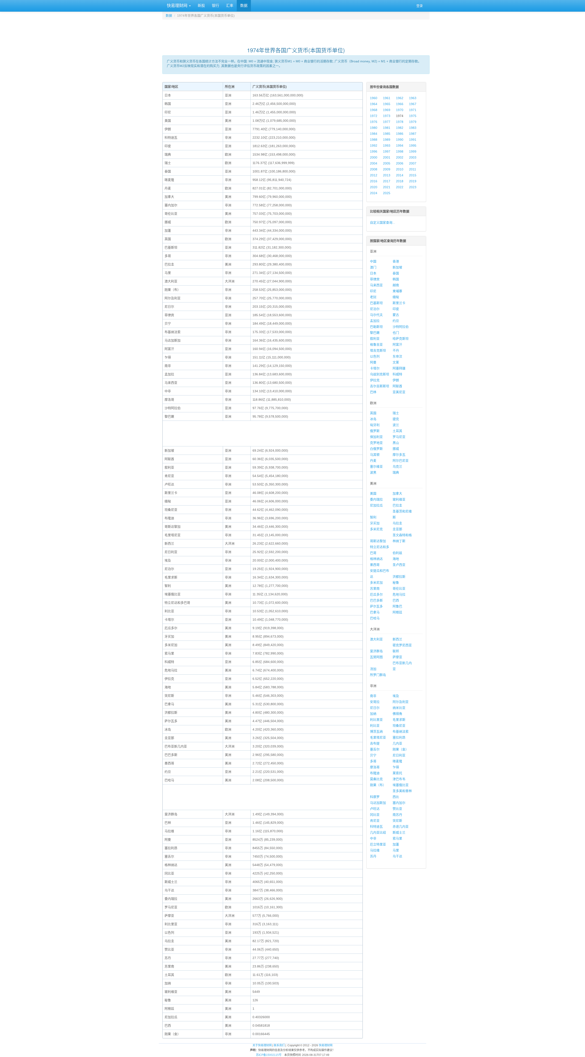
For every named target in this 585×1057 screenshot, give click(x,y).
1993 (386, 145)
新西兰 (397, 639)
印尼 (373, 291)
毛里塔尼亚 (378, 737)
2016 (373, 181)
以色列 (375, 356)
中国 (373, 261)
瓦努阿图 (376, 657)
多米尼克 (376, 529)
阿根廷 (397, 612)
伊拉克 (375, 380)
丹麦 (373, 460)
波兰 (396, 425)
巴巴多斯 (376, 600)
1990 (399, 139)
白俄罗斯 (376, 448)
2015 (412, 175)
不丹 (396, 350)
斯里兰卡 (399, 303)
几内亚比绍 (378, 832)
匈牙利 (375, 425)
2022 (399, 187)
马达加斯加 (378, 803)
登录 (419, 6)
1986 (399, 133)
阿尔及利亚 (401, 702)
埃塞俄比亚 (401, 785)
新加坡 (397, 267)
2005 (386, 163)
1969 (386, 110)
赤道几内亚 (401, 826)
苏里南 (375, 588)
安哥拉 (375, 702)
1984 (373, 133)
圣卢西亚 (399, 565)
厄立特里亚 (378, 844)
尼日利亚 (399, 755)
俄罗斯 (375, 431)
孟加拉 (375, 321)
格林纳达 (376, 559)
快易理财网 (177, 5)
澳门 (373, 267)
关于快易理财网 (262, 1045)
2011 (412, 169)
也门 (396, 332)
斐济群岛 (376, 651)
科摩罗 (375, 797)
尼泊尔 (375, 309)
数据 (243, 6)
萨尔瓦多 (376, 606)
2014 (399, 175)
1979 (412, 122)
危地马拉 (399, 594)
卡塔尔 (375, 368)
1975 (412, 116)
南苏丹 (397, 814)
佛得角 (397, 713)
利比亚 (375, 725)
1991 (412, 139)
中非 (373, 838)
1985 (386, 133)
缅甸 (396, 297)
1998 (399, 151)
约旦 (396, 321)
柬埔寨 (397, 291)
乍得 (396, 767)
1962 (399, 98)
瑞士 (396, 413)
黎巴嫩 (375, 332)
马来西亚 (376, 285)
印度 (396, 309)
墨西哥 (375, 565)
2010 (399, 169)
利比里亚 (376, 719)
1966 (399, 104)
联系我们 (279, 1045)
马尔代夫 (376, 315)
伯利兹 (397, 553)
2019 (412, 181)
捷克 (396, 419)
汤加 (373, 669)
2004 (373, 163)
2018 (399, 181)
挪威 (396, 448)
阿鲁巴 (397, 606)
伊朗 (396, 380)
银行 (215, 6)
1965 (386, 104)
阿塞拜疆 (399, 368)
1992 (373, 145)
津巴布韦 (399, 779)
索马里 (397, 838)
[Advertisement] (296, 31)
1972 (373, 116)
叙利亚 (375, 338)
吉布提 (375, 743)
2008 (373, 169)
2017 (386, 181)
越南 (396, 285)
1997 (386, 151)
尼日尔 (375, 708)
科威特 (397, 374)
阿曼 (373, 362)
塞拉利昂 (399, 737)
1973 (386, 116)
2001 (386, 157)
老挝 (373, 297)
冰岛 (373, 419)
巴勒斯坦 (376, 326)
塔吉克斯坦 (378, 350)
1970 (399, 110)
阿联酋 (397, 386)
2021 (386, 187)
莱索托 (397, 773)
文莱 (396, 362)
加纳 (373, 713)
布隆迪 (375, 773)
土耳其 (397, 431)
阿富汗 (397, 344)
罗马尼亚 (399, 437)
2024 (373, 193)
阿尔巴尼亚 (401, 460)
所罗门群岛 (378, 675)
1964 (373, 104)
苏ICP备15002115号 (269, 1055)
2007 (412, 163)
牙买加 (375, 523)
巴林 (373, 392)
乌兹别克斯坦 (379, 374)
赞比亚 (397, 809)
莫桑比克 (376, 779)
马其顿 (375, 454)
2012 (373, 175)
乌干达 (397, 856)
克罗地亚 (376, 443)
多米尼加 (376, 582)
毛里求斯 (399, 719)
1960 (373, 98)
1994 (399, 145)
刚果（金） (401, 749)
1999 (412, 151)
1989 (386, 139)
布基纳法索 (401, 731)
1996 (373, 151)
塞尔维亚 (376, 466)
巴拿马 (375, 612)
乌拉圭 (397, 523)
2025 (386, 193)
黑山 (396, 443)
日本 (373, 273)
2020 (373, 187)
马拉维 (375, 850)
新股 (201, 6)
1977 (386, 122)
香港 (396, 261)
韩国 (396, 279)
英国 (373, 413)
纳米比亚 (399, 708)
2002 (399, 157)
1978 (399, 122)
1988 (373, 139)
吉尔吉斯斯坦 (379, 386)
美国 (373, 493)
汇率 (229, 6)
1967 (412, 104)
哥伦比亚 (399, 588)
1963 (412, 98)
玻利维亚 (399, 499)
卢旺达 (375, 809)
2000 (373, 157)
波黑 (373, 472)
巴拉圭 (397, 505)
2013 (386, 175)
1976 (373, 122)
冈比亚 (375, 814)
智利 (373, 517)
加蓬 (396, 844)
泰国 (396, 273)
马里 (396, 850)
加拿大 (397, 493)
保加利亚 (376, 437)
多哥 (373, 761)
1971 (412, 110)
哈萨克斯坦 (401, 338)
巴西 (396, 600)
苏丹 (373, 856)
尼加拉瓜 (376, 505)
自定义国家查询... (382, 222)
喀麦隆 (397, 761)
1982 (399, 128)
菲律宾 (375, 279)
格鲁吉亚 (376, 344)
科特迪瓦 (376, 826)
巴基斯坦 (376, 303)
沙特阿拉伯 (401, 326)
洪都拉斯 (399, 576)
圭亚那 (397, 529)
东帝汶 (397, 356)
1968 (373, 110)
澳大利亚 (376, 639)
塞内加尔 (399, 803)
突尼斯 (397, 820)
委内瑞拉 (376, 499)
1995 (412, 145)
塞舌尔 (375, 749)
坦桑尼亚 (399, 725)
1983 (412, 128)
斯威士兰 (399, 832)
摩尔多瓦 (399, 454)
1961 (386, 98)
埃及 (396, 696)
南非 (373, 696)
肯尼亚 (375, 820)
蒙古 (396, 315)
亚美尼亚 (399, 392)
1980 (373, 128)
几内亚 (397, 743)
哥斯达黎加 (378, 541)
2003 (412, 157)
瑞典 (396, 472)
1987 (412, 133)
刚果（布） (378, 785)
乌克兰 (397, 466)
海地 (396, 559)
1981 (386, 128)
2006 (399, 163)
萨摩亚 (397, 657)
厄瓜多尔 (376, 594)
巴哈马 (375, 618)
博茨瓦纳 (376, 731)
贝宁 (373, 755)
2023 (412, 187)
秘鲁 (396, 582)
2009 (386, 169)
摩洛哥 (375, 767)
